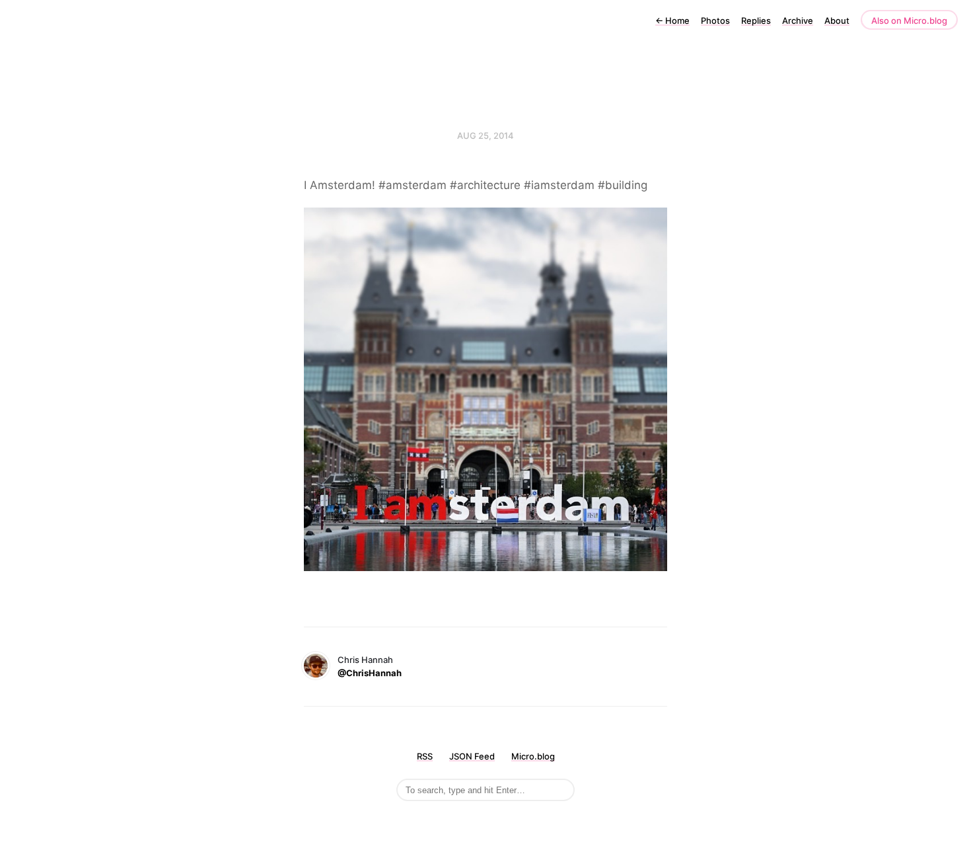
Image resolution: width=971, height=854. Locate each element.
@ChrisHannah (370, 673)
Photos (715, 20)
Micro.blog (533, 756)
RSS (425, 756)
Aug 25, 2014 (485, 135)
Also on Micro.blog (909, 20)
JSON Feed (472, 756)
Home (672, 20)
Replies (756, 20)
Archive (797, 20)
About (836, 20)
